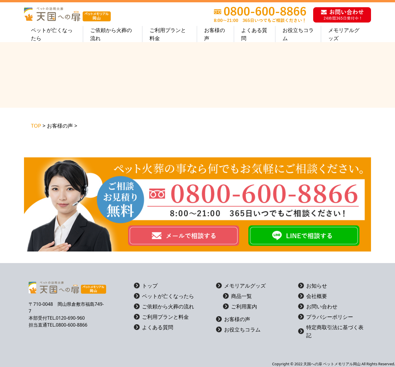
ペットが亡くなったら (52, 34)
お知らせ (316, 285)
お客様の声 (214, 34)
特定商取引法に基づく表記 (334, 331)
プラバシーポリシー (329, 316)
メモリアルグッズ (343, 34)
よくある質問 (254, 34)
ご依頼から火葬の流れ (111, 34)
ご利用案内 (244, 306)
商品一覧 (241, 296)
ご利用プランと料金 (167, 34)
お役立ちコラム (298, 34)
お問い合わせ (321, 306)
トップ (150, 285)
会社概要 (316, 296)
